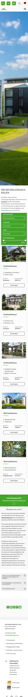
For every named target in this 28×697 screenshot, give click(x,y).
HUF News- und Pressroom (14, 650)
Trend (5, 230)
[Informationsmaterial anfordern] (14, 3)
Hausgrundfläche (8, 238)
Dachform (6, 222)
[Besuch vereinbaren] (8, 3)
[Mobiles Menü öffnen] (25, 9)
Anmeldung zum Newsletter (14, 643)
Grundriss (4, 201)
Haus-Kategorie (8, 214)
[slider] (3, 240)
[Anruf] (3, 3)
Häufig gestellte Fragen (13, 647)
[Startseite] (7, 9)
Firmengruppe (10, 640)
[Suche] (19, 3)
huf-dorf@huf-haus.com (12, 635)
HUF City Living (11, 653)
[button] (8, 607)
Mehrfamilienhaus (6, 517)
